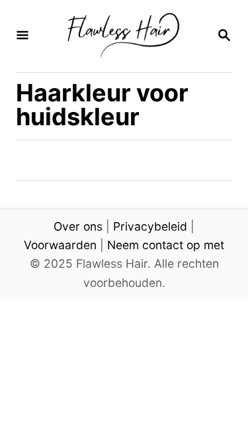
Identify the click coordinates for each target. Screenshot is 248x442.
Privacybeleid (150, 226)
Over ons (78, 226)
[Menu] (22, 36)
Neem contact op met (165, 245)
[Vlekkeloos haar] (122, 36)
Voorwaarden (60, 245)
